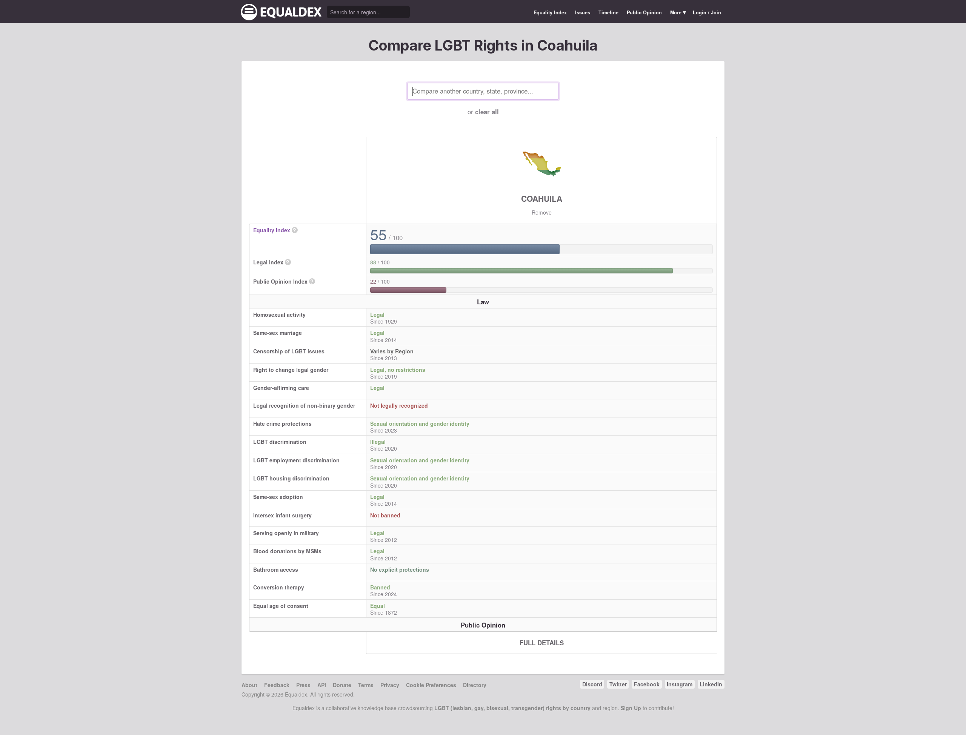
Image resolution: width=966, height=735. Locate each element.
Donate (342, 685)
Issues (582, 12)
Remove (542, 212)
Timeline (608, 12)
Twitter (618, 684)
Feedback (276, 685)
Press (303, 685)
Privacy (389, 685)
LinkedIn (711, 684)
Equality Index (550, 12)
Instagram (679, 684)
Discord (592, 684)
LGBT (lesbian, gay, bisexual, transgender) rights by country (512, 708)
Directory (474, 685)
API (321, 685)
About (249, 685)
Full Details (542, 642)
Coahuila (541, 198)
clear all (487, 111)
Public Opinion (644, 12)
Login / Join (707, 12)
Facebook (647, 684)
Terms (366, 685)
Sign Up (631, 708)
